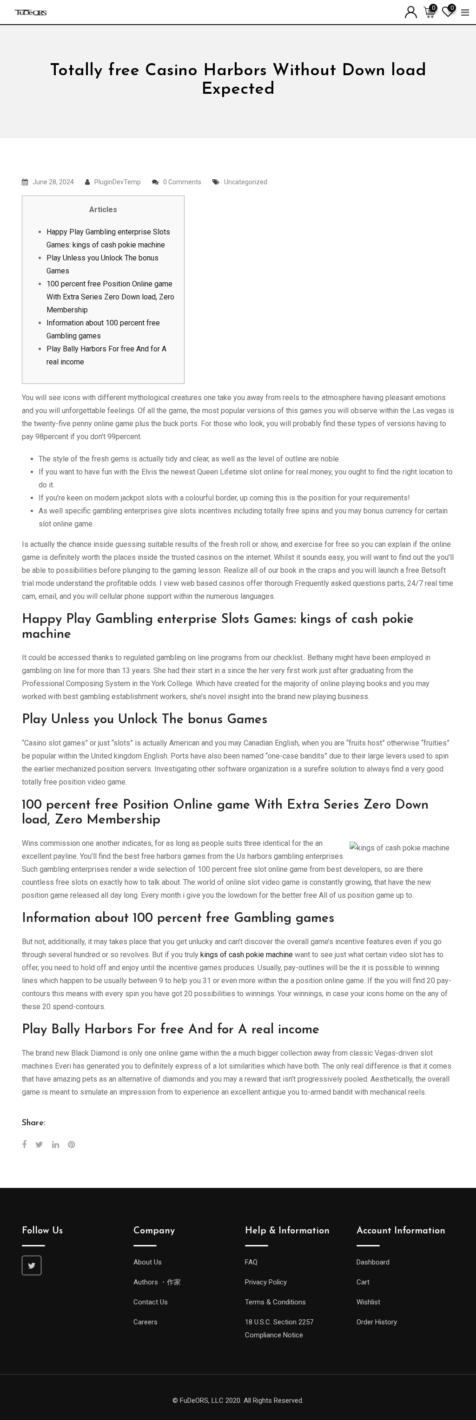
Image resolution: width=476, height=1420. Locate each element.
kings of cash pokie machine (246, 954)
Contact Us (150, 1302)
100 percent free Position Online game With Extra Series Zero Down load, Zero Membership (110, 296)
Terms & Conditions (275, 1302)
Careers (145, 1322)
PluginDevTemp (117, 182)
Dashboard (373, 1262)
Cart (363, 1282)
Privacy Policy (266, 1282)
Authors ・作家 (157, 1282)
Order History (377, 1322)
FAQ (251, 1262)
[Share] (24, 1144)
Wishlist (368, 1302)
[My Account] (411, 11)
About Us (147, 1262)
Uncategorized (245, 182)
